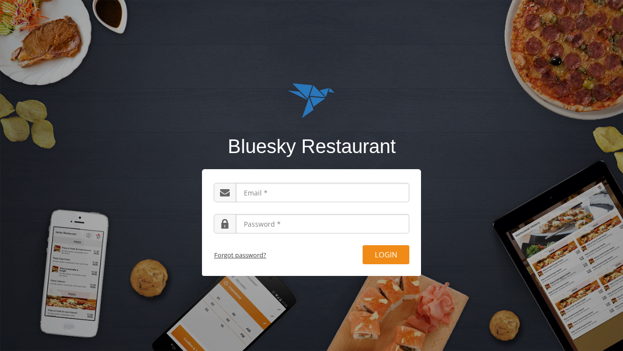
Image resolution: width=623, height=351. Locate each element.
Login (386, 254)
